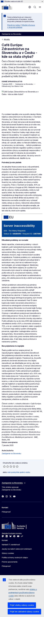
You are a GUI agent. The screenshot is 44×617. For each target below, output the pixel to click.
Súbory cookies (8, 553)
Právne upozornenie (9, 562)
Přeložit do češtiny (13, 25)
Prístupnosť (6, 512)
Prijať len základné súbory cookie (24, 611)
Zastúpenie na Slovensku (11, 453)
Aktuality (7, 39)
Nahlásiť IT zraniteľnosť (11, 545)
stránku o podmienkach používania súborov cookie (23, 592)
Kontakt (5, 540)
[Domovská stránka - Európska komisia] (7, 6)
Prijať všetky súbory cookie (22, 605)
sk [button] (29, 7)
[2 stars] (6, 466)
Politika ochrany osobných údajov (15, 557)
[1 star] (4, 466)
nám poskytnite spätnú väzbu (18, 472)
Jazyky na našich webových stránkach (17, 549)
